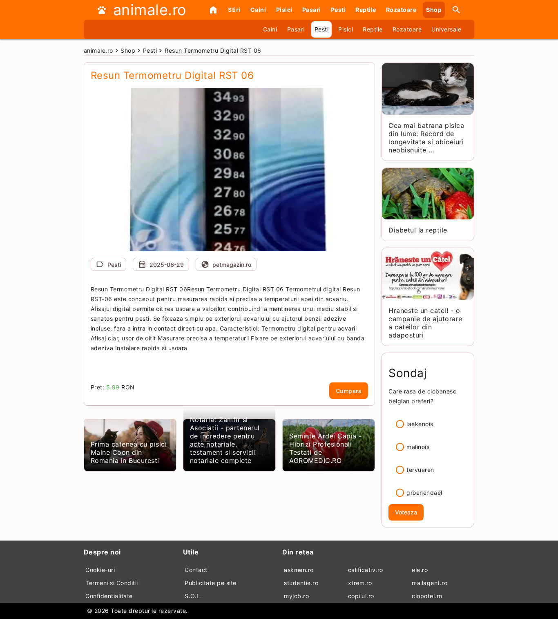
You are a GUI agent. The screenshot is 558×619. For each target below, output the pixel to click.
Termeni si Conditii (111, 582)
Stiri (234, 9)
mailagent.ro (429, 582)
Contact (196, 569)
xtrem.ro (360, 582)
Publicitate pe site (211, 582)
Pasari (311, 9)
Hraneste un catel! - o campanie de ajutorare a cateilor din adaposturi (425, 322)
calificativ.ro (365, 569)
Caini (258, 9)
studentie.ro (301, 582)
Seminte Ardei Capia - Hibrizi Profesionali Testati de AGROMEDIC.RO (325, 448)
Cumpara (349, 390)
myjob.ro (296, 595)
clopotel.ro (427, 595)
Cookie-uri (100, 569)
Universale (446, 29)
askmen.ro (299, 569)
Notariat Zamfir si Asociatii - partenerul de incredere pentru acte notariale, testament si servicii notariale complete (225, 440)
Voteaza (406, 512)
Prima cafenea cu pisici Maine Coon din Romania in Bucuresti (129, 452)
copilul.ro (361, 595)
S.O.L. (193, 595)
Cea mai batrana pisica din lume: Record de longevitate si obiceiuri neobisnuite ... (426, 137)
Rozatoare (401, 9)
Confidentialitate (109, 595)
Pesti (338, 9)
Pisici (284, 9)
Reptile (365, 9)
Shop (434, 9)
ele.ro (420, 569)
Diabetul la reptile (417, 230)
